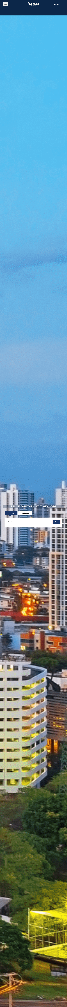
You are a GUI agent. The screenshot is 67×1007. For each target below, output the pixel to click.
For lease (25, 513)
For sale (11, 513)
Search (57, 522)
